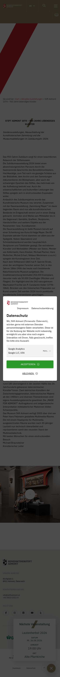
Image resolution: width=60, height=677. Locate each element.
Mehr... (45, 351)
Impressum (23, 308)
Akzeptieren (28, 364)
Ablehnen (28, 373)
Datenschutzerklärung (42, 308)
